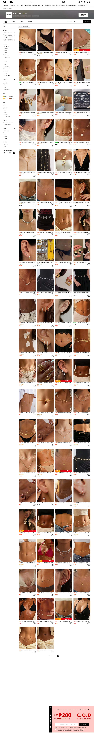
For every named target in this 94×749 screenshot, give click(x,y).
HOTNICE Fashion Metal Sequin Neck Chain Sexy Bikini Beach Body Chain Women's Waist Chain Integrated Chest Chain (27, 621)
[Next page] (59, 656)
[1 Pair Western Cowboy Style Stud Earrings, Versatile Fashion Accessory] (81, 220)
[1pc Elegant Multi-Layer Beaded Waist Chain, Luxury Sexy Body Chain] (63, 490)
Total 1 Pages (51, 656)
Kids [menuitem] (39, 5)
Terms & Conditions (82, 727)
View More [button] (7, 57)
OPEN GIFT (17, 14)
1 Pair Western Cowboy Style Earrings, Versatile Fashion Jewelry (27, 532)
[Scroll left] (88, 5)
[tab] (6, 21)
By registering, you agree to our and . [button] (70, 727)
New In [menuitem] (18, 5)
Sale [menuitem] (22, 5)
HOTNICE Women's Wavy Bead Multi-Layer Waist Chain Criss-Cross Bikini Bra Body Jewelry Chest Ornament (45, 562)
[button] (87, 2)
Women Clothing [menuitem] (27, 5)
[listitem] (18, 16)
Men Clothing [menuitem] (48, 5)
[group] (9, 32)
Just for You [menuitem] (13, 5)
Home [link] (4, 8)
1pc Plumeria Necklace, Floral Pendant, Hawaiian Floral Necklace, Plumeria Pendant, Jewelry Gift (64, 472)
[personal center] (79, 2)
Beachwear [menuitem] (34, 5)
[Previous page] (56, 656)
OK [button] (14, 152)
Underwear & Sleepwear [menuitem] (71, 5)
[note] (81, 50)
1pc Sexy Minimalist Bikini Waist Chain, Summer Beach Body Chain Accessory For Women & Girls (82, 52)
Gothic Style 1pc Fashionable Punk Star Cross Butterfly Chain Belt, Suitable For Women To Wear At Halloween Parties (45, 232)
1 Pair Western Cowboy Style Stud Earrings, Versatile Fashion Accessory (82, 232)
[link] (82, 2)
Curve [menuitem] (42, 5)
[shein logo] (8, 1)
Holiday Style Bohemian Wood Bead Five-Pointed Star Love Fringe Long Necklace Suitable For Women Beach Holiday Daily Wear (45, 262)
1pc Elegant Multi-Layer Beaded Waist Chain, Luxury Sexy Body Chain (64, 502)
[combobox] (24, 26)
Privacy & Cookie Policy (71, 727)
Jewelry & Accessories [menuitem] (60, 5)
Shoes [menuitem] (53, 5)
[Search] (63, 2)
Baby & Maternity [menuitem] (81, 5)
